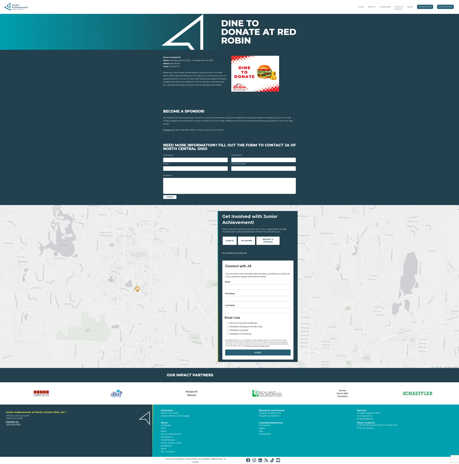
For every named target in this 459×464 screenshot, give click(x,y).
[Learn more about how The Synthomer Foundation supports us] (342, 393)
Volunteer (246, 241)
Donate (230, 241)
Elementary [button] (264, 425)
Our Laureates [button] (168, 451)
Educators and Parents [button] (271, 410)
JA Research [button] (166, 437)
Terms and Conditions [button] (174, 459)
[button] (375, 7)
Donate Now (425, 7)
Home (361, 7)
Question (168, 175)
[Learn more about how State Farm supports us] (267, 393)
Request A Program (268, 240)
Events (398, 7)
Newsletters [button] (166, 446)
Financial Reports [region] (365, 419)
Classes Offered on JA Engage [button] (175, 416)
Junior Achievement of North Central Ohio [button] (377, 425)
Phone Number (238, 164)
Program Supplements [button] (270, 413)
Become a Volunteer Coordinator (243, 323)
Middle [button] (262, 428)
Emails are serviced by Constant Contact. (258, 346)
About (371, 7)
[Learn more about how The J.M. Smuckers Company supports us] (41, 393)
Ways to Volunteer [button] (170, 413)
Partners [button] (361, 410)
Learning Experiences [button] (271, 423)
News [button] (163, 448)
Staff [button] (163, 428)
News (410, 7)
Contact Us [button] (12, 422)
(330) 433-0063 (13, 424)
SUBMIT (258, 352)
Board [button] (164, 431)
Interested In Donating (239, 330)
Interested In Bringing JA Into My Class (246, 326)
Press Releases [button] (168, 440)
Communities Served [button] (171, 434)
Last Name (236, 155)
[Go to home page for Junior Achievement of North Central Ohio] (20, 7)
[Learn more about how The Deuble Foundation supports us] (418, 393)
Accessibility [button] (204, 459)
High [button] (261, 431)
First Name (168, 155)
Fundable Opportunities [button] (368, 413)
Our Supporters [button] (364, 416)
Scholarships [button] (265, 434)
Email (166, 164)
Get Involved (445, 7)
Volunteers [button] (167, 410)
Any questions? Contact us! (234, 253)
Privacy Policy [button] (191, 459)
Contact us (168, 130)
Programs (385, 7)
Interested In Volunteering (240, 333)
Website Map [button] (216, 459)
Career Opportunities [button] (171, 443)
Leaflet (432, 367)
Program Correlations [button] (269, 416)
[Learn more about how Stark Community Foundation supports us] (116, 393)
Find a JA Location (365, 428)
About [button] (164, 423)
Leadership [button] (166, 425)
